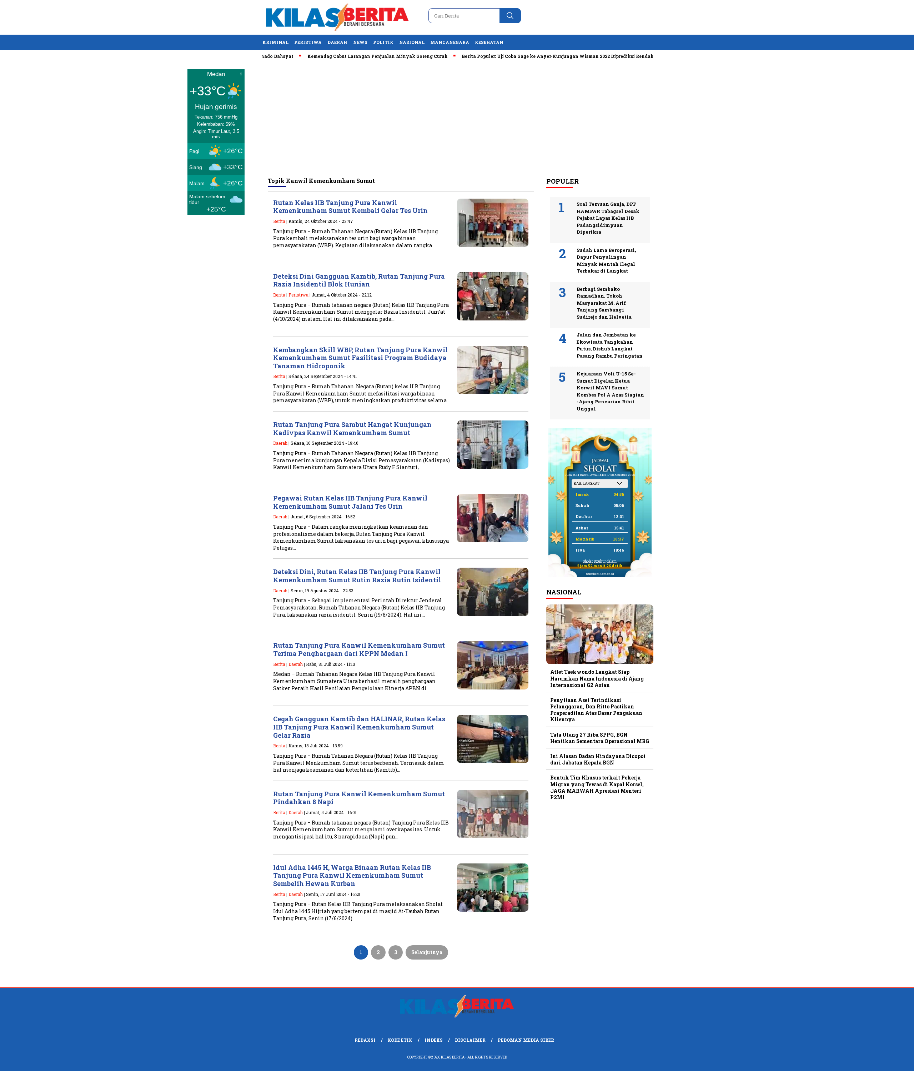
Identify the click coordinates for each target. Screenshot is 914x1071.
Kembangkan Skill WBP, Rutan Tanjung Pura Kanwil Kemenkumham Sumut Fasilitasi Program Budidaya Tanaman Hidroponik (360, 357)
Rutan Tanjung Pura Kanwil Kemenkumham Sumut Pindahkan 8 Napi (359, 797)
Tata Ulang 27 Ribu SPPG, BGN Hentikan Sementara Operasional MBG (599, 737)
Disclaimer (470, 1040)
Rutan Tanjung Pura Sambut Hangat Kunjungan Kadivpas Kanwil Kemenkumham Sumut (352, 428)
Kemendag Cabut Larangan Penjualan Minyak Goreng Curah (348, 56)
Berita (279, 221)
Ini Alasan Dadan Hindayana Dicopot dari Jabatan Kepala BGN (598, 759)
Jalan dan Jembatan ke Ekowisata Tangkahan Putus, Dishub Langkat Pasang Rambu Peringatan (610, 345)
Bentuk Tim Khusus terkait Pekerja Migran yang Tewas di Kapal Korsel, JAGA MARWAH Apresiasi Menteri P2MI (597, 787)
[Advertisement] (457, 118)
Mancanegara (449, 42)
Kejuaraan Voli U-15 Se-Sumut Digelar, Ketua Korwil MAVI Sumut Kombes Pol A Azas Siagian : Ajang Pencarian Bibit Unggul (610, 391)
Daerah (337, 42)
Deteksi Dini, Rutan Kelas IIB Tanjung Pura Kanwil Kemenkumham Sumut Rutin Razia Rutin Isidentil (357, 575)
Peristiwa (308, 42)
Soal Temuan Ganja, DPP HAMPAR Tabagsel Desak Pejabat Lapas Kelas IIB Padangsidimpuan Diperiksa (608, 218)
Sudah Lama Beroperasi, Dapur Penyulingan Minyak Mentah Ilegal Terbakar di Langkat (606, 260)
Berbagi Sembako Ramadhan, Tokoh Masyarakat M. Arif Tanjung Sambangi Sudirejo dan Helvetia (604, 303)
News (360, 42)
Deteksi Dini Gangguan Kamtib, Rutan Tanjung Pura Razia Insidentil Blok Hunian (359, 280)
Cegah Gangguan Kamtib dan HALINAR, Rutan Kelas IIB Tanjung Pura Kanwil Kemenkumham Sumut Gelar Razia (359, 726)
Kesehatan (489, 42)
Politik (383, 42)
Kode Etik (400, 1040)
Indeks (434, 1040)
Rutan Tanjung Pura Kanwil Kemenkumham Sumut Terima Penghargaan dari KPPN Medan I (359, 649)
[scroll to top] (880, 1059)
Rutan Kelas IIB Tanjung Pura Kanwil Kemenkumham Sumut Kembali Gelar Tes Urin (350, 206)
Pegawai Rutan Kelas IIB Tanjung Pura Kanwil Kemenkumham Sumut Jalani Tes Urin (350, 502)
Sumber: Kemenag (600, 574)
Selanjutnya (426, 952)
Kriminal (275, 42)
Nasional (412, 42)
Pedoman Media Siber (526, 1040)
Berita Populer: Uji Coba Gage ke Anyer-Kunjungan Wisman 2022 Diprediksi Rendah (529, 56)
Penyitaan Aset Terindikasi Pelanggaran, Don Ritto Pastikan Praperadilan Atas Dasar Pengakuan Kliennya (596, 710)
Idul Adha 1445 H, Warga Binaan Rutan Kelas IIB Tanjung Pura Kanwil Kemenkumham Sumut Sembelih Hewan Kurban (352, 875)
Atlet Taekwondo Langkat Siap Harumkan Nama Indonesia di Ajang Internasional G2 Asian (597, 678)
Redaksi (365, 1040)
